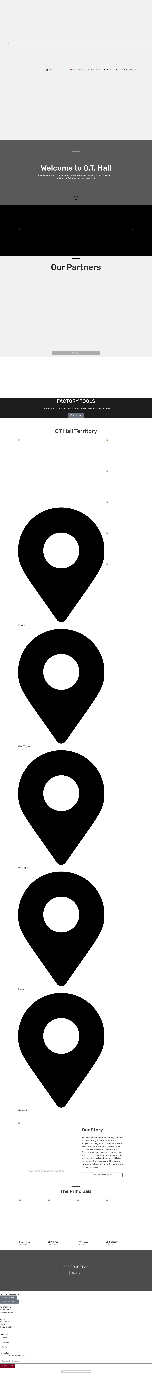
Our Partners (94, 70)
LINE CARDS (106, 70)
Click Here (76, 415)
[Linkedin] (47, 70)
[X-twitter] (50, 70)
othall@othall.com (6, 1312)
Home (72, 70)
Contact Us (134, 70)
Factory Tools (120, 70)
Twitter (4, 1347)
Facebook (5, 1342)
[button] (19, 229)
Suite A (2, 1324)
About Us (81, 70)
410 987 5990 (5, 1309)
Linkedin (5, 1337)
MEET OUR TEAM (76, 1267)
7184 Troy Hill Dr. (6, 1321)
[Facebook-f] (54, 70)
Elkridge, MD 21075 (6, 1327)
